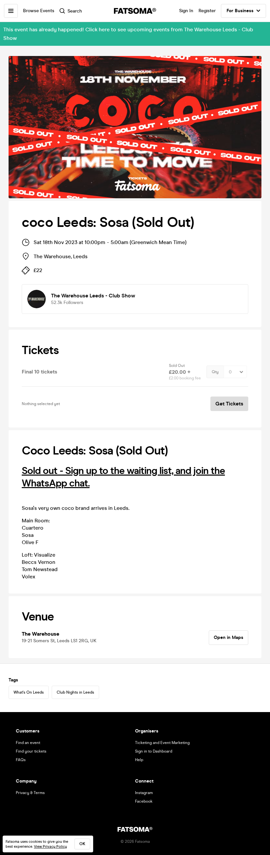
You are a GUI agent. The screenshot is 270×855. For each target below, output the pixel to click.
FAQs (21, 760)
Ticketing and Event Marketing (162, 742)
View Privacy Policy (50, 846)
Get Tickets (229, 403)
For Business (240, 11)
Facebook (143, 801)
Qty (215, 372)
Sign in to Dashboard (153, 751)
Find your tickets (31, 751)
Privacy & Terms (30, 792)
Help (139, 760)
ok (82, 843)
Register (207, 11)
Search (75, 11)
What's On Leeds (29, 692)
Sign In (186, 11)
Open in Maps (228, 637)
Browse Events (38, 11)
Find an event (28, 742)
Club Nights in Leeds (75, 692)
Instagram (144, 792)
